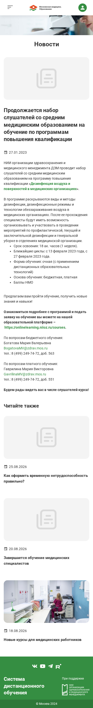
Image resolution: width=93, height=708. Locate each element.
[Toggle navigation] (10, 8)
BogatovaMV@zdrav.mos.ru (26, 348)
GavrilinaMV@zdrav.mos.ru (25, 374)
